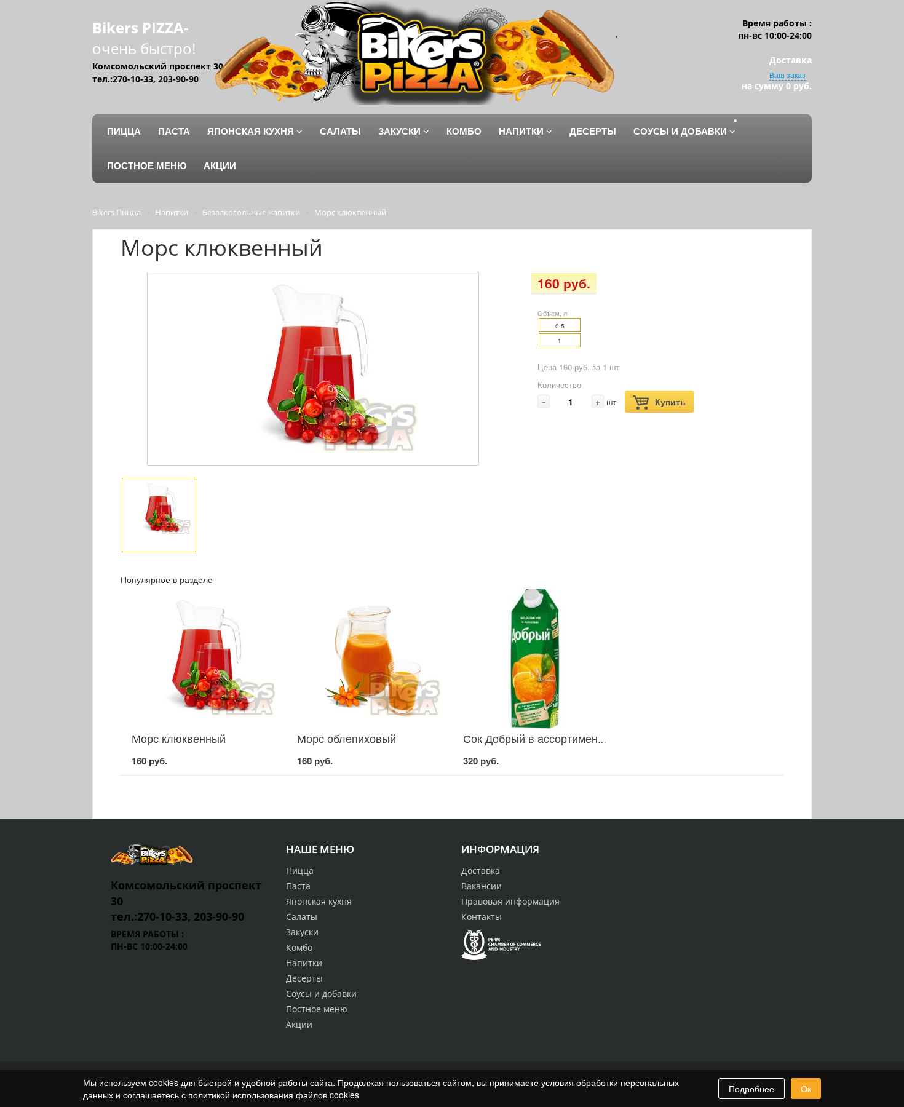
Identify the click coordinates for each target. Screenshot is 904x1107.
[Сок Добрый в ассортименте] (535, 659)
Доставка (480, 870)
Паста (298, 886)
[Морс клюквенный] (204, 659)
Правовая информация (510, 901)
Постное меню (316, 1009)
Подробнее (751, 1088)
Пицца (300, 870)
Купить (670, 401)
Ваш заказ (787, 74)
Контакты (481, 916)
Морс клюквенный (179, 738)
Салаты (301, 916)
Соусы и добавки (321, 993)
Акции (299, 1024)
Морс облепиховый (346, 738)
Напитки (304, 963)
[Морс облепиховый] (369, 659)
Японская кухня (319, 901)
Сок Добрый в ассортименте (536, 738)
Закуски (302, 932)
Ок (806, 1088)
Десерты (304, 978)
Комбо (299, 947)
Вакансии (481, 886)
